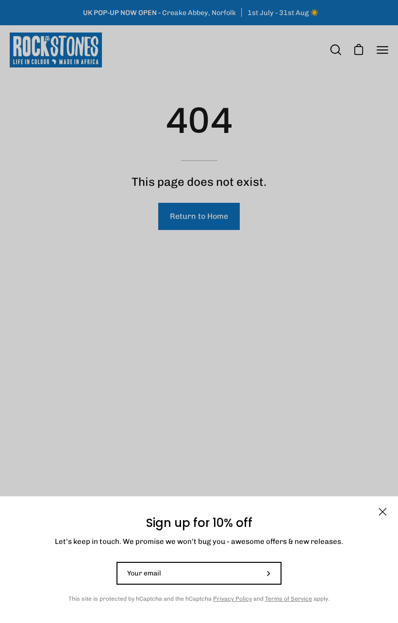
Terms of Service (288, 598)
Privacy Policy (232, 598)
